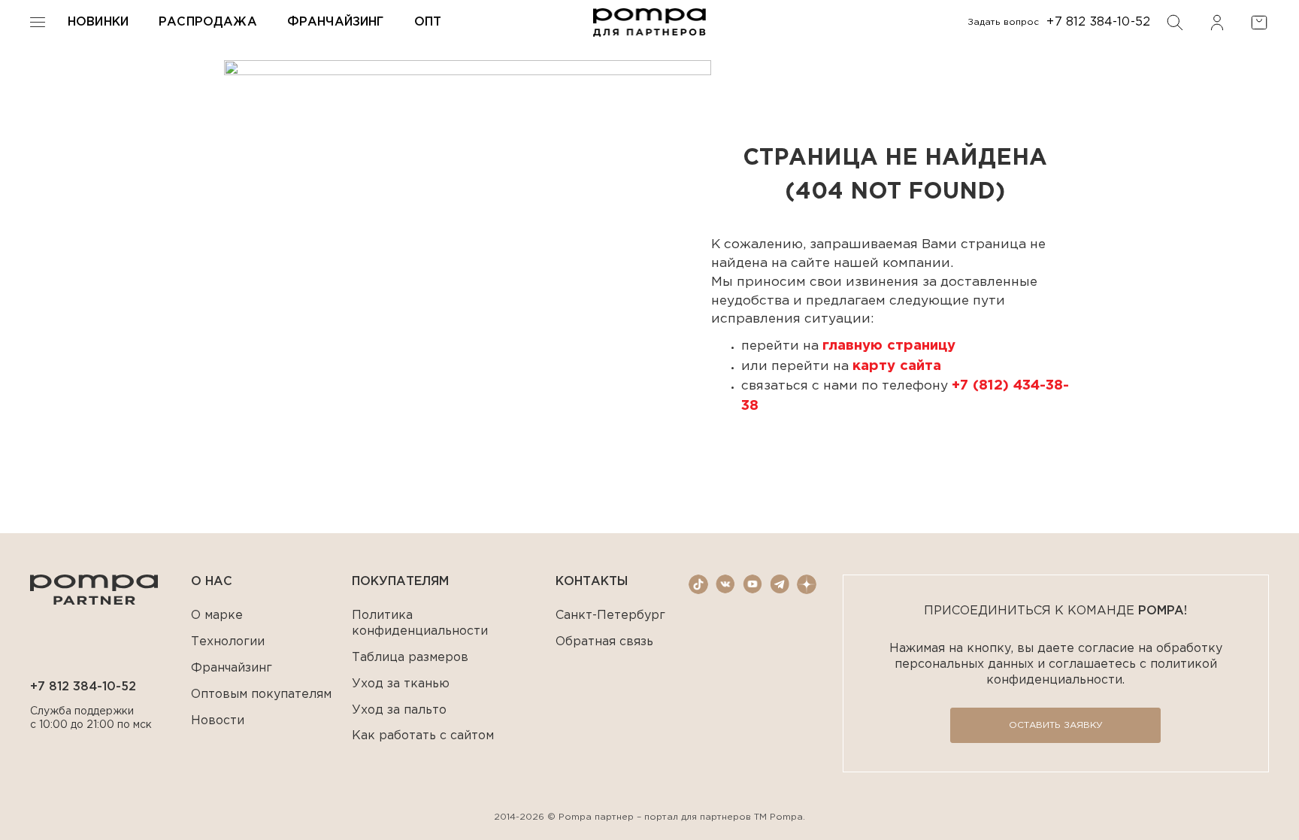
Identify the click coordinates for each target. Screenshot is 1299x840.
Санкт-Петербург (610, 615)
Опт (427, 22)
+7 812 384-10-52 (1098, 22)
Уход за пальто (399, 710)
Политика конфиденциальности (420, 623)
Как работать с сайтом (423, 735)
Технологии (228, 641)
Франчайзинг (335, 22)
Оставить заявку (1056, 725)
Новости (217, 720)
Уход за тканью (401, 684)
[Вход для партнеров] (1217, 23)
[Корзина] (1259, 23)
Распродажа (208, 22)
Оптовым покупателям (261, 694)
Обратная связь (604, 641)
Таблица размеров (410, 657)
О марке (217, 615)
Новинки (98, 22)
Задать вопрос (1003, 22)
